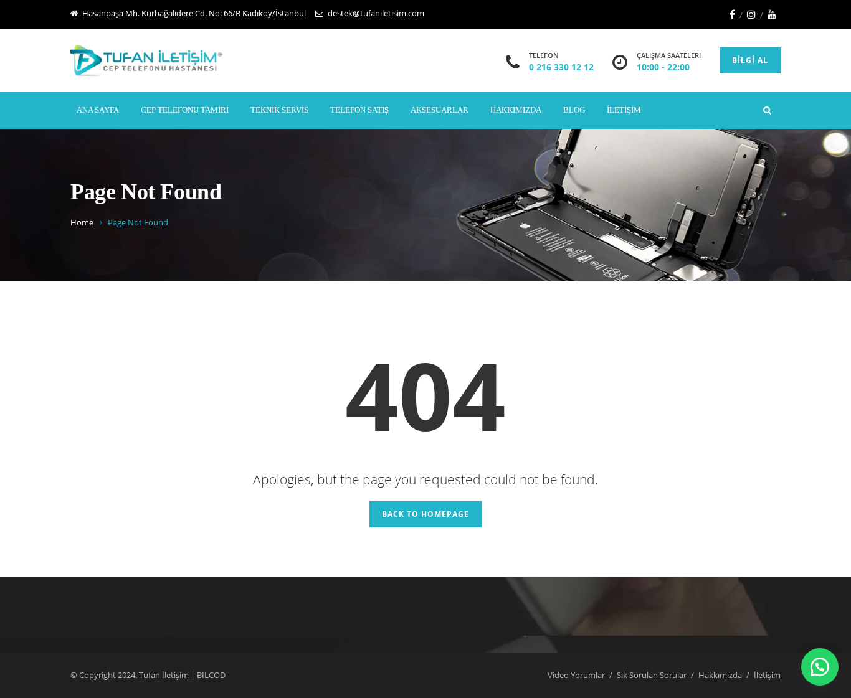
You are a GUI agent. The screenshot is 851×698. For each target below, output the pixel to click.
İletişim (624, 110)
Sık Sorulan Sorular (652, 675)
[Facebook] (732, 14)
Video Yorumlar (576, 675)
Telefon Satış (359, 110)
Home (81, 222)
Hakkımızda (515, 110)
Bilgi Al (750, 60)
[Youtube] (772, 14)
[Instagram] (751, 14)
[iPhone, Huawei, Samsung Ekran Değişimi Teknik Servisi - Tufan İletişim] (146, 60)
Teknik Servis (279, 110)
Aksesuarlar (439, 110)
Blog (574, 110)
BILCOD (211, 675)
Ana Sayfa (98, 110)
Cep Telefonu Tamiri (185, 110)
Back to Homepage (425, 514)
